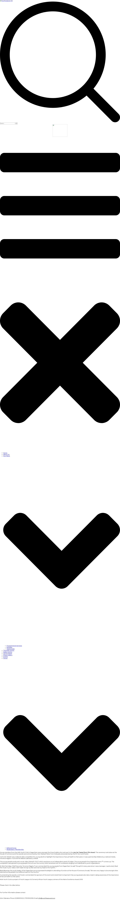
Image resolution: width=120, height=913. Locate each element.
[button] (60, 294)
